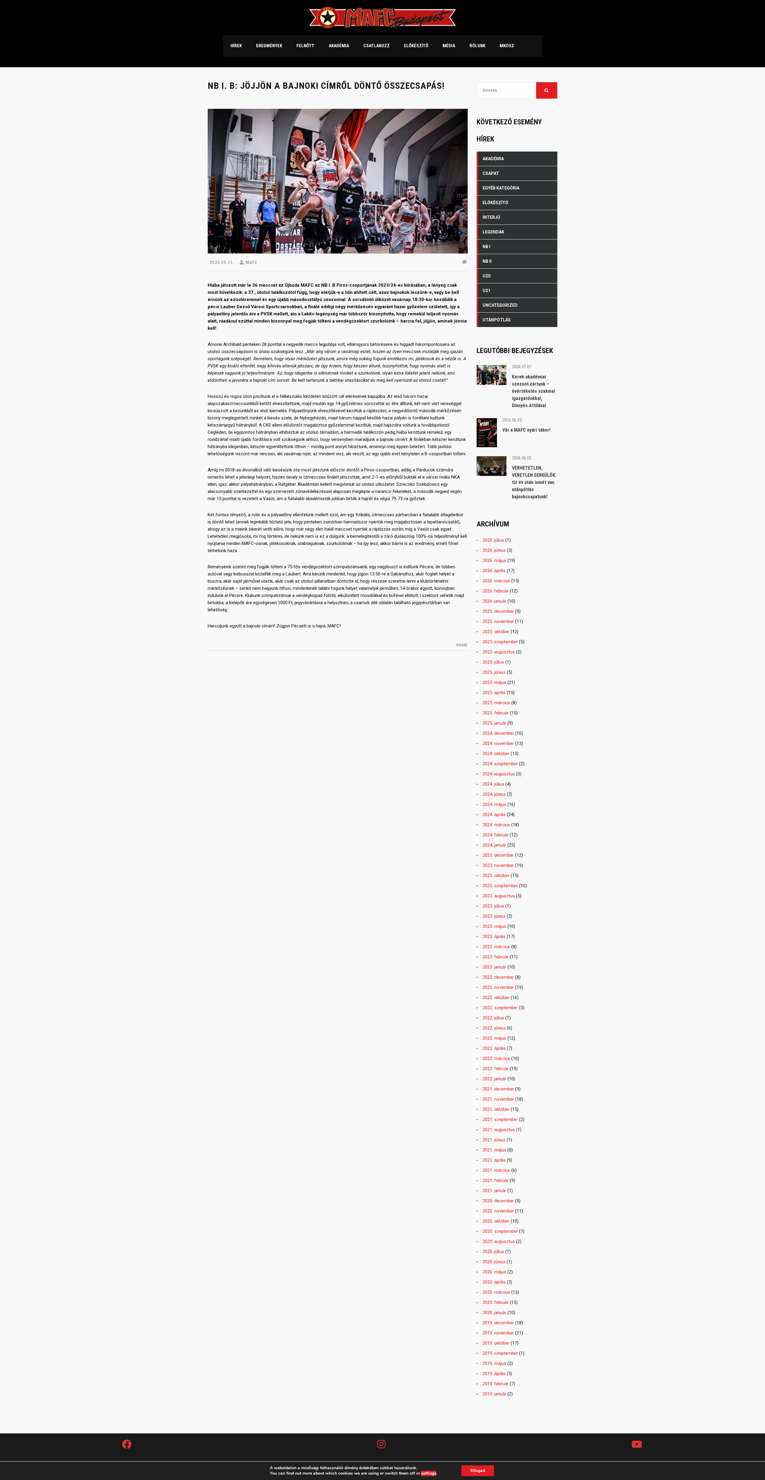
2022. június (494, 1028)
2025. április (494, 692)
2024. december (498, 733)
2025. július (493, 662)
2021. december (498, 1089)
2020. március (496, 1292)
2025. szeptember (500, 641)
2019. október (496, 1343)
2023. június (494, 916)
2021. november (498, 1099)
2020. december (498, 1200)
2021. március (496, 1170)
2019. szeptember (500, 1353)
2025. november (498, 621)
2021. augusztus (499, 1129)
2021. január (494, 1190)
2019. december (498, 1322)
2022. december (498, 977)
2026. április (494, 570)
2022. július (493, 1018)
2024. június (494, 794)
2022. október (496, 997)
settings (428, 1473)
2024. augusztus (499, 774)
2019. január (494, 1394)
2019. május (494, 1363)
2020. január (494, 1312)
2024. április (494, 814)
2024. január (494, 845)
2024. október (496, 753)
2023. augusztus (499, 896)
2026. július (493, 540)
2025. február (496, 713)
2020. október (496, 1221)
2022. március (496, 1058)
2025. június (494, 672)
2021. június (494, 1140)
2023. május (494, 926)
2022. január (494, 1079)
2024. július (493, 784)
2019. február (496, 1383)
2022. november (498, 987)
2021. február (496, 1180)
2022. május (494, 1038)
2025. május (494, 682)
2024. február (496, 835)
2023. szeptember (500, 885)
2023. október (496, 875)
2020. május (494, 1272)
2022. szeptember (500, 1007)
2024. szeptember (500, 763)
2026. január (494, 601)
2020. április (494, 1282)
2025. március (496, 702)
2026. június (494, 550)
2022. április (494, 1048)
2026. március (496, 581)
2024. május (494, 804)
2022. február (496, 1068)
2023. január (494, 967)
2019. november (498, 1333)
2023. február (496, 957)
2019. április (494, 1373)
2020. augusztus (499, 1241)
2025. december (498, 611)
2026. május (494, 560)
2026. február (496, 591)
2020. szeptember (500, 1231)
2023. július (493, 906)
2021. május (494, 1150)
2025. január (494, 723)
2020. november (498, 1211)
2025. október (496, 631)
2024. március (496, 824)
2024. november (498, 743)
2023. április (494, 936)
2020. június (494, 1261)
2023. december (498, 855)
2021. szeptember (500, 1119)
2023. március (496, 946)
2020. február (496, 1302)
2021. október (496, 1109)
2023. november (498, 865)
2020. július (493, 1251)
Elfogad (477, 1470)
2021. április (494, 1160)
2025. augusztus (499, 652)
